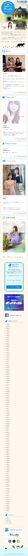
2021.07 (7, 438)
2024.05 (7, 374)
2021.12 (7, 428)
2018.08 (7, 503)
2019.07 (7, 482)
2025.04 (7, 354)
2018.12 (7, 495)
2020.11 (7, 453)
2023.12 (7, 384)
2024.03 (7, 378)
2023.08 (7, 391)
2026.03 (7, 333)
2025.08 (7, 346)
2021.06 (7, 440)
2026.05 (7, 330)
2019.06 (7, 484)
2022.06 (7, 417)
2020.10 (7, 454)
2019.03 (7, 490)
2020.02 (7, 469)
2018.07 (7, 505)
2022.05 (7, 419)
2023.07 (7, 393)
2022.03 (7, 423)
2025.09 (7, 345)
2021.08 (7, 436)
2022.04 (7, 421)
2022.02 (7, 425)
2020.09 (7, 456)
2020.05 (7, 464)
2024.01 (7, 382)
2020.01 (7, 471)
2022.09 (7, 412)
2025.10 (7, 343)
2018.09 (7, 501)
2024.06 (7, 372)
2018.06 (7, 507)
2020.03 (7, 468)
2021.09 (7, 434)
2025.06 (7, 350)
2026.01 (7, 337)
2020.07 (7, 460)
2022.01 (7, 426)
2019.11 (7, 475)
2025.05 (7, 352)
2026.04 (7, 332)
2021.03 (7, 445)
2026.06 (7, 328)
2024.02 (7, 380)
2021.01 (7, 449)
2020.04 (7, 466)
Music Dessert (9, 521)
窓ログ (7, 518)
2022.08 (7, 413)
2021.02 (7, 447)
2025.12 (7, 339)
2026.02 (7, 335)
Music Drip (8, 520)
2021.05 (7, 441)
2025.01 (7, 359)
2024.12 (7, 361)
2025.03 (7, 356)
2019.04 (7, 488)
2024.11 (7, 363)
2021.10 (7, 432)
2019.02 (7, 492)
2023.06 (7, 395)
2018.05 (7, 509)
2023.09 (7, 389)
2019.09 (7, 479)
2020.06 (7, 462)
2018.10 (7, 499)
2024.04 (7, 376)
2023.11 (7, 386)
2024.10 (7, 365)
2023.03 (7, 400)
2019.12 (7, 473)
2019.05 (7, 486)
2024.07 (7, 371)
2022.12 (7, 406)
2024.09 (7, 367)
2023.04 (7, 399)
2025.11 (7, 341)
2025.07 (7, 348)
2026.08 (7, 324)
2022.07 (7, 415)
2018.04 (7, 510)
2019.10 (7, 477)
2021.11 (7, 430)
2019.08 (7, 481)
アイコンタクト (9, 523)
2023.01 (7, 404)
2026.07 (7, 326)
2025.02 (7, 358)
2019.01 (7, 494)
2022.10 (7, 410)
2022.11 (7, 408)
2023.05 (7, 397)
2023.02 (7, 402)
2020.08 (7, 458)
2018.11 (7, 497)
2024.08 (7, 369)
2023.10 (7, 387)
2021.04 (7, 443)
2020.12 (7, 451)
